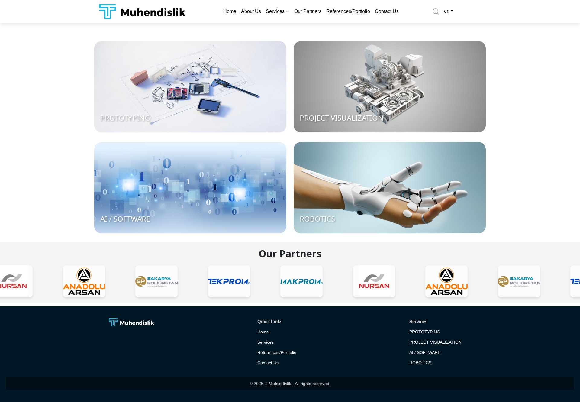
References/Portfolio (348, 11)
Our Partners (307, 11)
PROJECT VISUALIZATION (435, 342)
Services (265, 342)
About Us (251, 11)
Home (229, 11)
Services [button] (275, 11)
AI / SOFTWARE (424, 352)
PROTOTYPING (424, 331)
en (447, 11)
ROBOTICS (420, 362)
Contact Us (387, 11)
